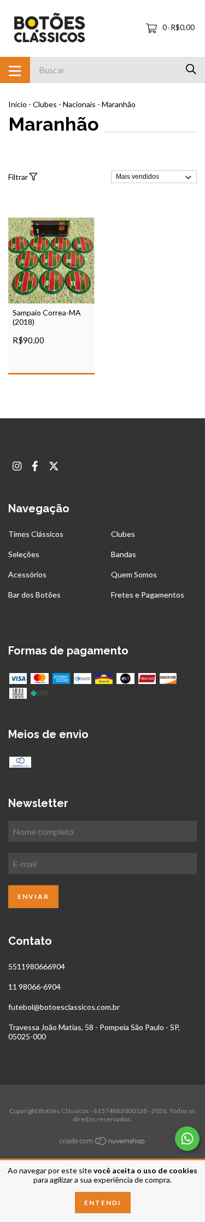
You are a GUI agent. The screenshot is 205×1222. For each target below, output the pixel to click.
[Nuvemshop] (103, 1143)
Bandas (123, 554)
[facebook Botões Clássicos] (35, 466)
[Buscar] (191, 69)
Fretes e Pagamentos (147, 594)
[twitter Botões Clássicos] (53, 466)
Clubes (45, 104)
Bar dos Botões (34, 594)
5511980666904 (36, 966)
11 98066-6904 (34, 986)
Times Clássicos (35, 534)
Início (17, 104)
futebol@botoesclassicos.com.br (64, 1006)
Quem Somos (134, 574)
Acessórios (27, 574)
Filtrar (19, 177)
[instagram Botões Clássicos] (17, 466)
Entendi (102, 1202)
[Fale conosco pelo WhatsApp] (187, 1138)
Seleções (23, 554)
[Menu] (15, 70)
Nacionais (79, 104)
